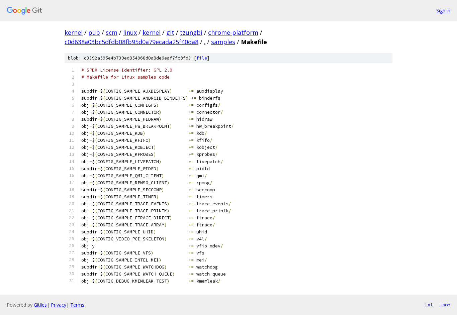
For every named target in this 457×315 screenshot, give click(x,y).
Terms (77, 305)
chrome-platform (233, 32)
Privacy (58, 305)
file (201, 58)
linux (130, 32)
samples (223, 42)
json (445, 305)
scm (111, 32)
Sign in (443, 10)
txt (429, 305)
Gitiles (40, 305)
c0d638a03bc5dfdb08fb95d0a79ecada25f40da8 (131, 42)
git (170, 32)
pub (94, 32)
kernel (74, 32)
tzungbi (191, 32)
